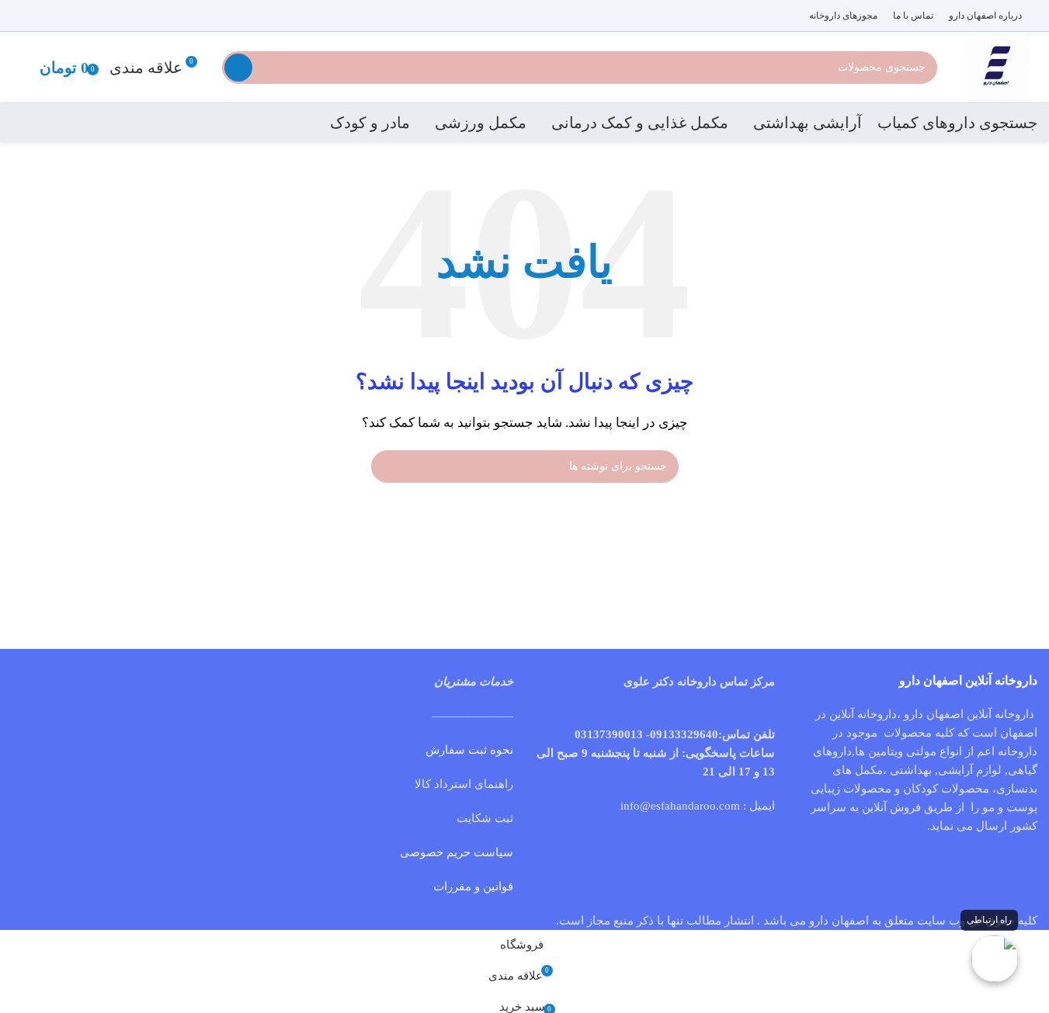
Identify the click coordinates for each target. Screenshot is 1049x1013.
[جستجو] (238, 68)
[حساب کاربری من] (18, 67)
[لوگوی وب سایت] (998, 66)
